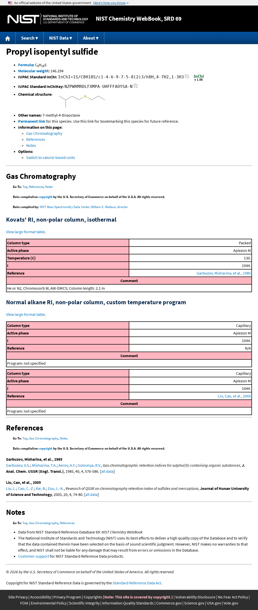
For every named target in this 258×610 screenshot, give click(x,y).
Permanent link (31, 121)
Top (24, 187)
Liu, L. (11, 488)
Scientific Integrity (84, 602)
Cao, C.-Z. (26, 488)
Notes (31, 145)
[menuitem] (8, 38)
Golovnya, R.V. (89, 465)
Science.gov (194, 602)
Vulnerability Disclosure (195, 596)
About (89, 38)
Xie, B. (41, 488)
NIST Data (59, 38)
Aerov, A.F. (67, 465)
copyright (45, 197)
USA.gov (214, 602)
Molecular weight (33, 70)
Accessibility (40, 596)
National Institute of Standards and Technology (48, 18)
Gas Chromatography (44, 133)
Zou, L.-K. (56, 488)
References (35, 139)
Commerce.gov (169, 602)
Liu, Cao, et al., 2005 (234, 395)
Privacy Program (67, 596)
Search (28, 38)
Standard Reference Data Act (137, 582)
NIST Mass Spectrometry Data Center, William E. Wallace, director (84, 207)
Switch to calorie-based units (50, 157)
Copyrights (93, 596)
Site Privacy (18, 596)
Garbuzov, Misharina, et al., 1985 (224, 273)
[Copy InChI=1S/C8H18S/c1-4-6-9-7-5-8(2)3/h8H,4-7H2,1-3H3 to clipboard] (187, 78)
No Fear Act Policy (233, 596)
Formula (25, 64)
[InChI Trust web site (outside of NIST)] (199, 80)
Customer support (33, 556)
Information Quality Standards (128, 602)
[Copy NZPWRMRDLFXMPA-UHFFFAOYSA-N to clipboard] (135, 87)
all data (107, 471)
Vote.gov (230, 602)
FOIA (24, 602)
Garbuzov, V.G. (18, 465)
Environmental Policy (49, 602)
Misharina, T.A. (44, 465)
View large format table (25, 231)
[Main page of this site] (8, 38)
